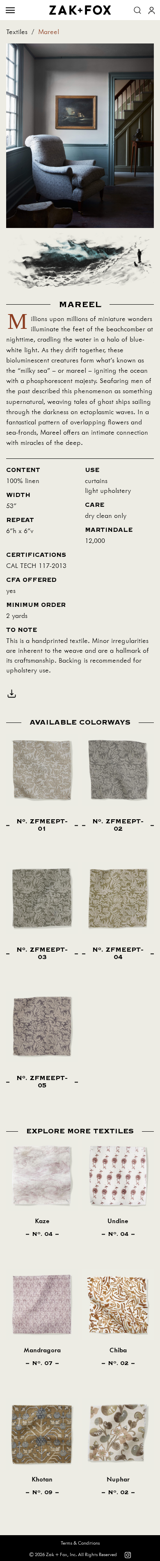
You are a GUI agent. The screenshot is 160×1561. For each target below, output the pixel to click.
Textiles (16, 32)
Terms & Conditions (80, 1543)
